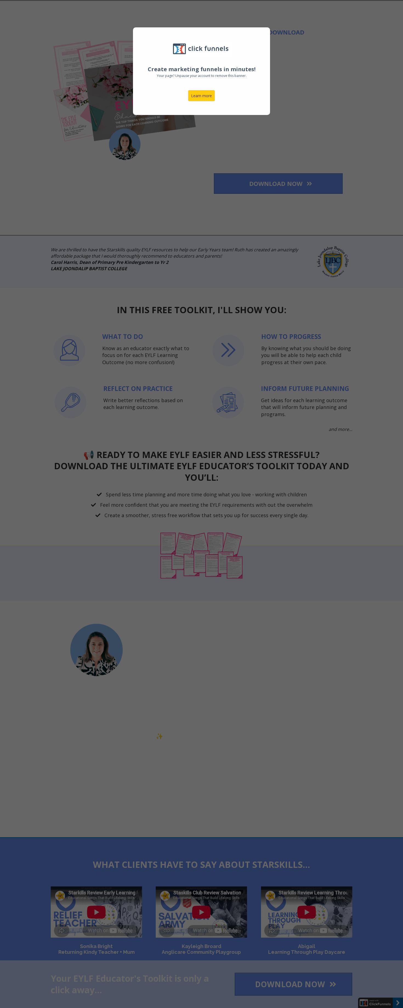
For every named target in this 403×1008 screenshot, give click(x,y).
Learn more (201, 95)
